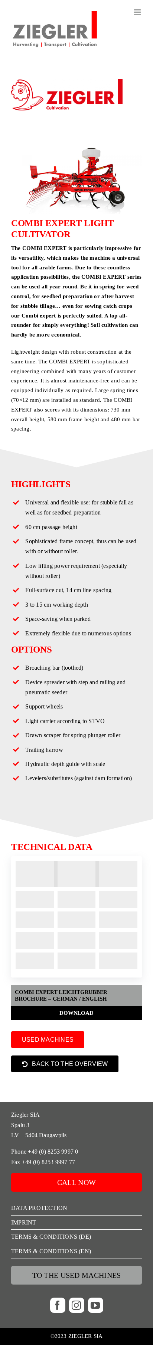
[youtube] (95, 1305)
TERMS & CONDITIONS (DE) (51, 1236)
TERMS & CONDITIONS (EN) (51, 1251)
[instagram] (76, 1305)
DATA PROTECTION (39, 1208)
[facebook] (57, 1305)
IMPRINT (23, 1222)
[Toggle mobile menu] (138, 12)
